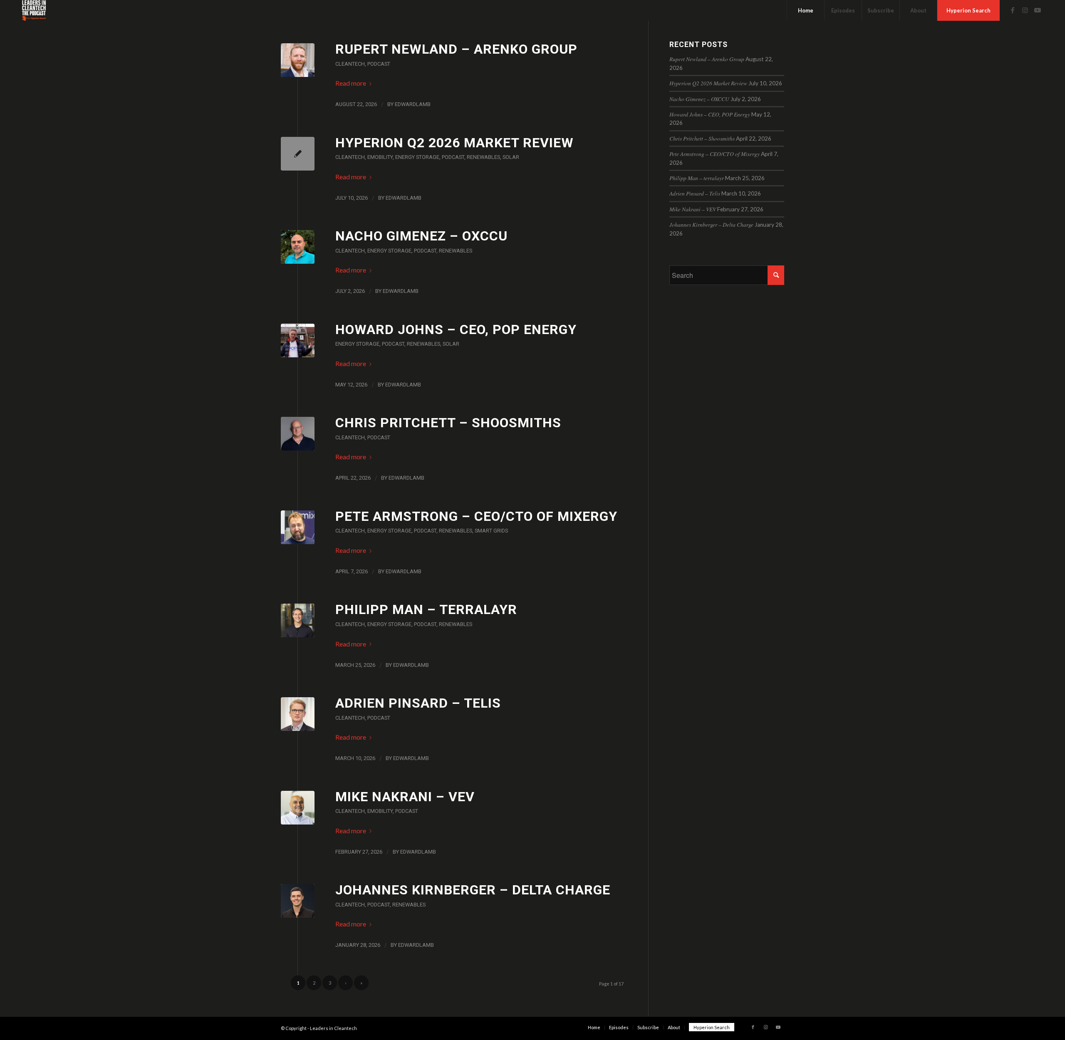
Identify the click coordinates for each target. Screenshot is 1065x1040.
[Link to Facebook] (1012, 10)
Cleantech (350, 64)
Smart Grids (491, 530)
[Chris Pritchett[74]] (298, 434)
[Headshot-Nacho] (298, 247)
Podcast (378, 64)
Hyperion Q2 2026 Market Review (454, 143)
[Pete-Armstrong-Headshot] (298, 527)
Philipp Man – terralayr (426, 609)
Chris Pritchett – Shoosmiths (448, 423)
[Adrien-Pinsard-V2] (298, 714)
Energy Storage (417, 157)
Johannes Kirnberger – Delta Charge (472, 890)
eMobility (380, 157)
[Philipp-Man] (298, 620)
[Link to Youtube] (1037, 10)
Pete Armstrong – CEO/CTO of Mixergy (476, 516)
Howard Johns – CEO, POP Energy (456, 329)
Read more (350, 83)
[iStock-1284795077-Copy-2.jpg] (298, 60)
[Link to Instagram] (1025, 10)
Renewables (483, 157)
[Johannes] (298, 901)
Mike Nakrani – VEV (405, 797)
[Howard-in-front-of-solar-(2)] (298, 340)
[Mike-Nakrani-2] (298, 808)
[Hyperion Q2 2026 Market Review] (298, 154)
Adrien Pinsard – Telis (418, 703)
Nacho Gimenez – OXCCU (421, 236)
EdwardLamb (413, 104)
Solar (511, 157)
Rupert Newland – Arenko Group (456, 49)
